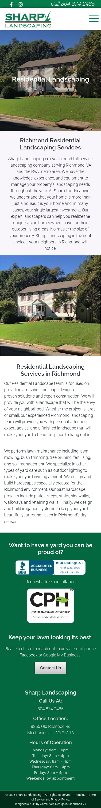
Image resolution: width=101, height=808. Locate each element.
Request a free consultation (50, 581)
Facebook (29, 654)
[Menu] (96, 19)
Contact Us (50, 667)
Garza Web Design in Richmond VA (63, 804)
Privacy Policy (60, 799)
